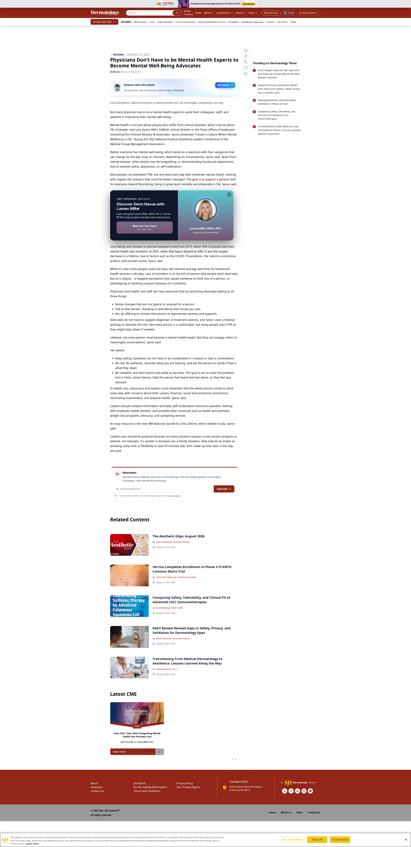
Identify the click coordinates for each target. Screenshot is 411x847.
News (198, 12)
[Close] (405, 839)
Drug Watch (233, 22)
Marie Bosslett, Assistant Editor (173, 541)
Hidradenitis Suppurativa (252, 22)
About (94, 783)
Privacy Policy (185, 783)
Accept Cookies (340, 839)
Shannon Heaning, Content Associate (176, 577)
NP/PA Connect (188, 13)
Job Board (139, 783)
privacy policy (175, 495)
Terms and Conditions (147, 791)
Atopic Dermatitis (165, 22)
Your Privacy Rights (188, 787)
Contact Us (97, 791)
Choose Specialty (102, 21)
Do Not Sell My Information (150, 787)
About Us (286, 812)
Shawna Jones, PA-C (166, 669)
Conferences (223, 12)
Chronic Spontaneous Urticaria (211, 22)
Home (272, 812)
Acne (152, 22)
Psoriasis (270, 22)
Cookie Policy (32, 843)
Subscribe (222, 488)
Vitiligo (293, 22)
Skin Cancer (282, 22)
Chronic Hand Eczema (185, 22)
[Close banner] (407, 4)
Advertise (96, 787)
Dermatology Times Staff (169, 607)
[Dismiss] (229, 194)
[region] (205, 840)
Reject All (317, 839)
